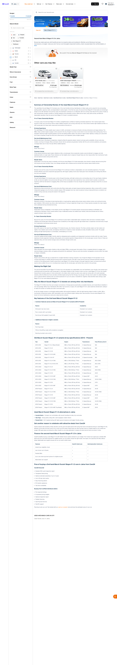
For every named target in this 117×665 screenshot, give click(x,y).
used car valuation (63, 507)
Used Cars (40, 98)
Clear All (38, 30)
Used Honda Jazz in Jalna (42, 518)
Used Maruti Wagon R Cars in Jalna (75, 98)
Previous (34, 21)
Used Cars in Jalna (48, 98)
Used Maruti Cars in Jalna (59, 98)
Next (107, 21)
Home (35, 98)
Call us (96, 4)
